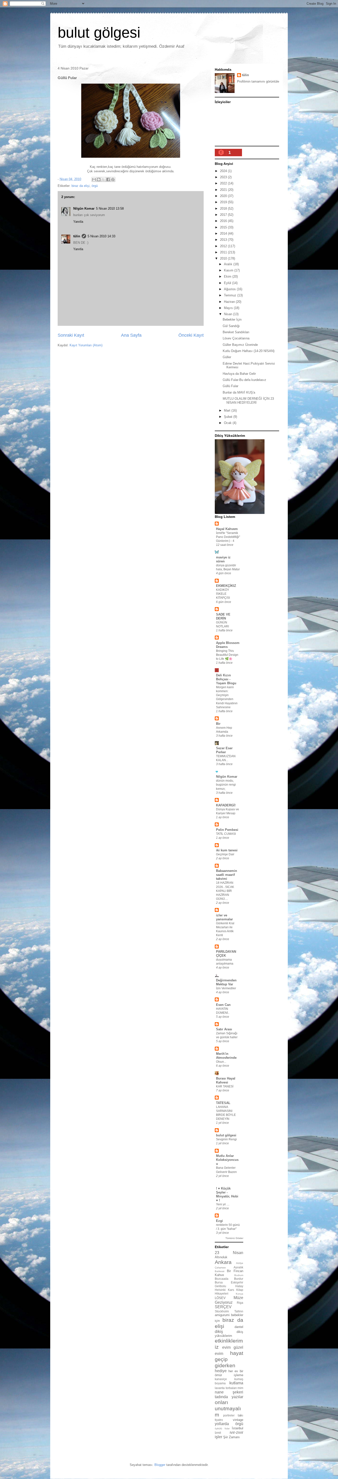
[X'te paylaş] (103, 179)
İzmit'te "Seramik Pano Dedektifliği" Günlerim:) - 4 (228, 537)
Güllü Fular (230, 386)
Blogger (159, 1465)
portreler (229, 1415)
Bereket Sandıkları (236, 332)
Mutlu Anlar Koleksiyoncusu (227, 1160)
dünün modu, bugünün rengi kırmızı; (226, 784)
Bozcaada (221, 1278)
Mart (227, 410)
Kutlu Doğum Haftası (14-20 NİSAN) (248, 351)
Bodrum (238, 1275)
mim (240, 1388)
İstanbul (237, 1428)
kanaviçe (221, 1379)
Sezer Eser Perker (224, 750)
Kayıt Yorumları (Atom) (86, 345)
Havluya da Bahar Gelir (239, 373)
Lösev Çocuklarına (236, 338)
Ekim (228, 276)
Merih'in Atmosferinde (226, 1056)
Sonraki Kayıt (71, 335)
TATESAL (223, 1103)
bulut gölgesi (99, 32)
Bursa (219, 1282)
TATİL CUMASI (226, 834)
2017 (224, 215)
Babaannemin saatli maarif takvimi (226, 875)
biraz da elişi (81, 186)
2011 (224, 252)
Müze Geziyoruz (229, 1300)
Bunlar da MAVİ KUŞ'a (239, 392)
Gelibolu (220, 1286)
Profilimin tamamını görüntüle (258, 81)
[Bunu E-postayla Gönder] (94, 179)
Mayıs (229, 308)
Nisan (228, 314)
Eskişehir (237, 1282)
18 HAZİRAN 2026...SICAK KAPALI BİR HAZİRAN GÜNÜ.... (225, 890)
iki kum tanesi (227, 850)
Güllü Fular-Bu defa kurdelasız (244, 380)
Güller (227, 357)
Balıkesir (219, 1271)
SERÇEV (223, 1307)
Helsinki (220, 1289)
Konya (239, 1293)
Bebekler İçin (232, 319)
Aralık (228, 264)
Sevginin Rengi (226, 1139)
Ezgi (219, 1221)
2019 (224, 202)
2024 (224, 171)
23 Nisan (229, 1253)
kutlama (236, 1383)
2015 (224, 227)
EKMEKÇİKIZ (226, 586)
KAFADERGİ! (226, 805)
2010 (224, 258)
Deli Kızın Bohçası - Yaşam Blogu (226, 679)
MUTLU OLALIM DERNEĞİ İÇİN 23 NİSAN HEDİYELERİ (248, 400)
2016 (224, 221)
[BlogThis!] (98, 179)
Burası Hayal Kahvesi (225, 1080)
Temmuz (230, 295)
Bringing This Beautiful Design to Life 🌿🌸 (227, 655)
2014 (224, 233)
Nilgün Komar (84, 208)
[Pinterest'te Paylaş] (112, 179)
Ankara (223, 1262)
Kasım (229, 270)
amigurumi (222, 1315)
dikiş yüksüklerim (229, 1334)
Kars (231, 1289)
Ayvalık (238, 1267)
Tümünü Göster (234, 1238)
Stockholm (222, 1311)
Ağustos (230, 289)
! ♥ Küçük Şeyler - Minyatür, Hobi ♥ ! (227, 1194)
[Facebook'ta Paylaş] (108, 179)
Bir (218, 724)
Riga (240, 1302)
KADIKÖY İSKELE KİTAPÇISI (223, 593)
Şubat (228, 417)
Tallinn (238, 1311)
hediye (221, 1371)
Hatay (239, 1286)
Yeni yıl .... (222, 1204)
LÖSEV (220, 1298)
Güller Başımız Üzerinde (240, 345)
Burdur (238, 1278)
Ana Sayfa (131, 335)
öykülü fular (222, 1428)
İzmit (218, 1432)
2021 (224, 190)
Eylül (228, 283)
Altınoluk (221, 1257)
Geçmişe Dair (225, 854)
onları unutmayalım (228, 1408)
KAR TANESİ (224, 1086)
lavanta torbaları (226, 1388)
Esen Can (223, 1005)
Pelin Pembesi (227, 830)
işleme (238, 1375)
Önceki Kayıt (191, 335)
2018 (224, 208)
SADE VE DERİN (223, 616)
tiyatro (219, 1419)
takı (240, 1415)
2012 (224, 246)
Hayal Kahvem (227, 529)
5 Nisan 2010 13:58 (110, 208)
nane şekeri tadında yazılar (229, 1394)
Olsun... (221, 1061)
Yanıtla (78, 221)
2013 (224, 240)
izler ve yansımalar (224, 917)
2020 (224, 196)
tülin (76, 236)
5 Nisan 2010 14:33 (101, 236)
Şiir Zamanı (231, 1437)
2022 (224, 183)
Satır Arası (224, 1029)
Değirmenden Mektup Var (226, 982)
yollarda (222, 1424)
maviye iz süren (223, 559)
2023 (224, 177)
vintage (238, 1420)
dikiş (219, 1331)
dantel (239, 1327)
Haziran (230, 302)
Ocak (228, 423)
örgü (95, 186)
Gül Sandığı (231, 326)
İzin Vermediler (226, 988)
